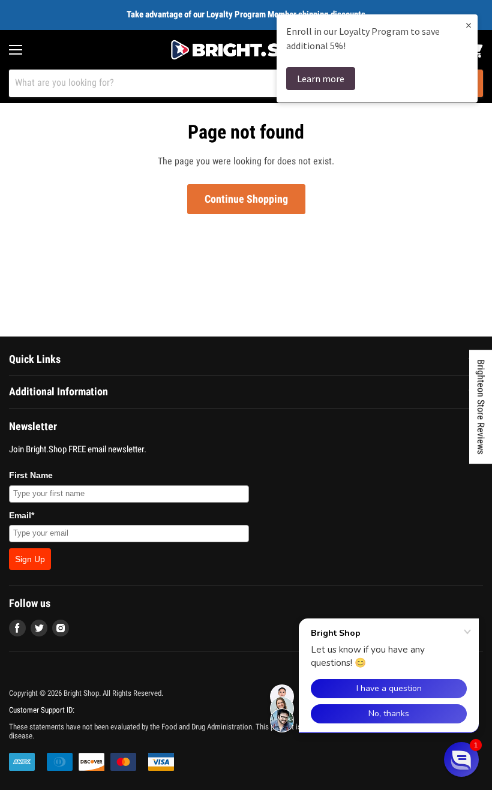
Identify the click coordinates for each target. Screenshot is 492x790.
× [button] (469, 24)
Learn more (320, 79)
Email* (21, 515)
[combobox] (230, 83)
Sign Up (30, 559)
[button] (461, 759)
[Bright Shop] (246, 50)
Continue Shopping (246, 199)
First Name (31, 475)
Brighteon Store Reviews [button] (481, 406)
